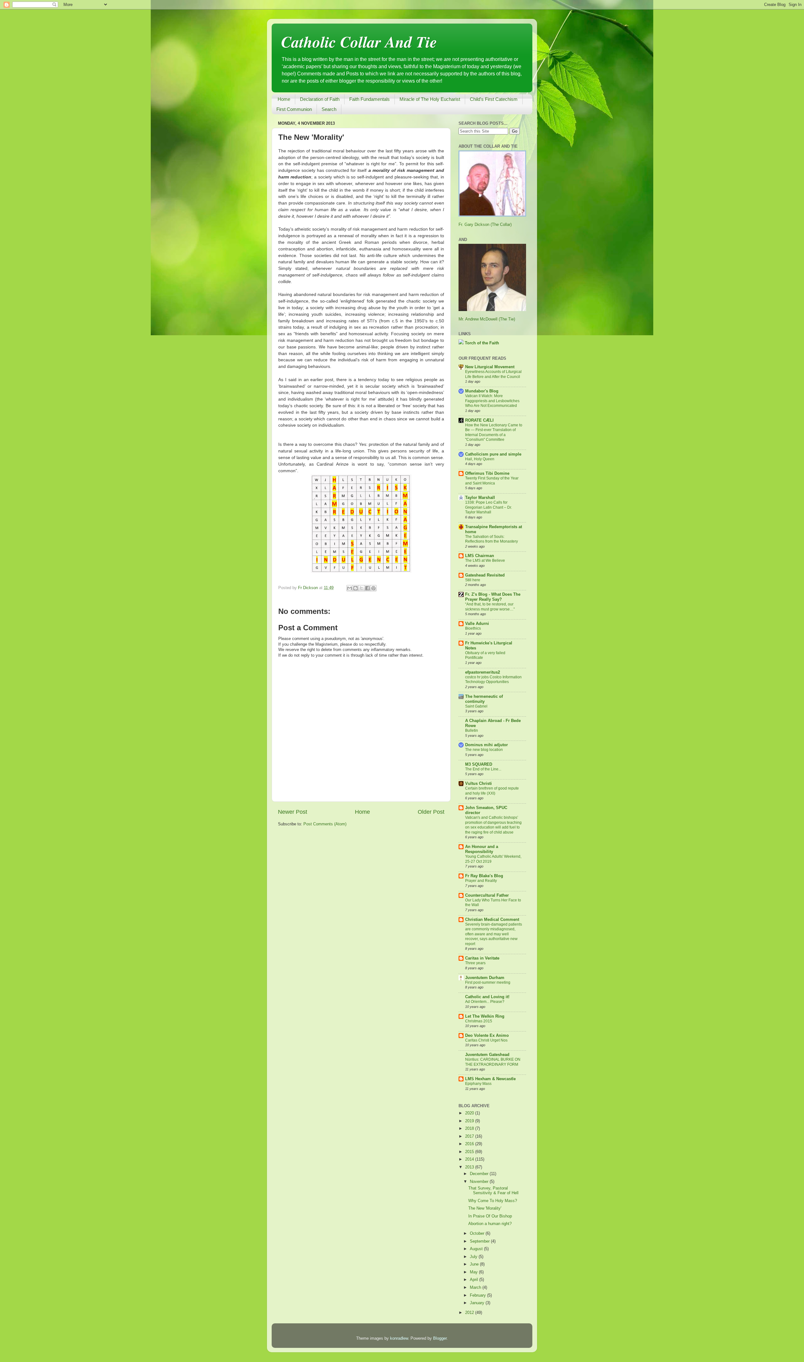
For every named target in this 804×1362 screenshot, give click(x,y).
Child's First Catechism (494, 99)
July (474, 1257)
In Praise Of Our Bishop (490, 1216)
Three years (475, 963)
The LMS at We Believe (485, 560)
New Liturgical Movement (489, 367)
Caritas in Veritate (482, 958)
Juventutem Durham (484, 978)
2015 (470, 1152)
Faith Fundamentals (369, 99)
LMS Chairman (479, 556)
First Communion (294, 109)
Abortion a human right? (490, 1224)
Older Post (431, 812)
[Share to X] (361, 588)
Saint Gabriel (476, 706)
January (478, 1303)
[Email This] (349, 588)
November (480, 1181)
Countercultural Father (487, 895)
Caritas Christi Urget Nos (486, 1040)
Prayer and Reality (481, 880)
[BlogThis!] (355, 588)
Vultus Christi (478, 783)
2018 (470, 1128)
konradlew (399, 1338)
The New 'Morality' (484, 1208)
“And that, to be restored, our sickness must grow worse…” (490, 606)
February (478, 1295)
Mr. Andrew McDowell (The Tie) (487, 319)
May (474, 1272)
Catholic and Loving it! (487, 997)
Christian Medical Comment (492, 919)
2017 (470, 1136)
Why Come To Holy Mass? (492, 1201)
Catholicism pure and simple (493, 454)
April (474, 1279)
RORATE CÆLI (479, 420)
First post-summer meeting (487, 982)
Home (284, 99)
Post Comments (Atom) (324, 824)
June (475, 1264)
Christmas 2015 (478, 1021)
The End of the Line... (483, 769)
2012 (470, 1312)
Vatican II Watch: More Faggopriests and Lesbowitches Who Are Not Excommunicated (492, 401)
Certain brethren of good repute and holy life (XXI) (492, 791)
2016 (470, 1144)
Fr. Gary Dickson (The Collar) (485, 224)
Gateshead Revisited (485, 575)
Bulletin (471, 730)
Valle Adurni (477, 623)
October (478, 1233)
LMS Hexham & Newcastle (490, 1079)
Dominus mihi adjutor (486, 745)
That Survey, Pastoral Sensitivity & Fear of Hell (493, 1190)
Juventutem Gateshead (487, 1055)
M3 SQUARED (478, 764)
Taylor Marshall (480, 497)
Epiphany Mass (478, 1083)
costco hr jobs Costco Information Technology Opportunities (493, 679)
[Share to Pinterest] (373, 588)
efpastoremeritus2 (482, 672)
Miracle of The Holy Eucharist (429, 99)
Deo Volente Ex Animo (487, 1035)
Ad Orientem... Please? (484, 1001)
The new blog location (484, 749)
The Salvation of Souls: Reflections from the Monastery (491, 539)
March (476, 1287)
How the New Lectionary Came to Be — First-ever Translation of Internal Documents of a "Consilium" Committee (493, 432)
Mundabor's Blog (481, 391)
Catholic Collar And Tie (359, 41)
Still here (472, 580)
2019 (470, 1121)
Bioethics (473, 628)
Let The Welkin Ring (484, 1016)
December (480, 1174)
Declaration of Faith (320, 99)
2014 (470, 1159)
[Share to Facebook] (367, 588)
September (480, 1241)
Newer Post (292, 812)
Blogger (440, 1338)
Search (329, 109)
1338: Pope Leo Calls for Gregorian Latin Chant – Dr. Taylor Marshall (488, 507)
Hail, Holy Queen (479, 459)
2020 (470, 1113)
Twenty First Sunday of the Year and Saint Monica (492, 480)
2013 (470, 1167)
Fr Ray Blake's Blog (484, 876)
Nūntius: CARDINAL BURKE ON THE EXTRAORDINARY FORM (492, 1062)
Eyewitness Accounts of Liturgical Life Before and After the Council (493, 374)
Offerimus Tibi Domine (487, 473)
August (477, 1249)
